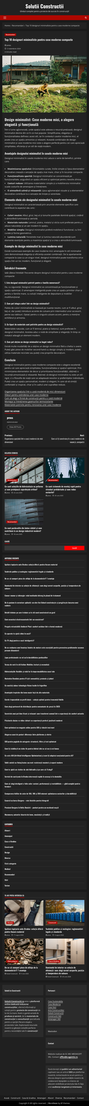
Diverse (7, 858)
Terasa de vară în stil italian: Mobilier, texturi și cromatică (27, 664)
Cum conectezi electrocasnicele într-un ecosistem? (24, 619)
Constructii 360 (54, 1016)
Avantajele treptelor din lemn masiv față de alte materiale (27, 692)
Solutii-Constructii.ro (14, 1001)
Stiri (6, 880)
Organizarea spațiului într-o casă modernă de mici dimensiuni (35, 391)
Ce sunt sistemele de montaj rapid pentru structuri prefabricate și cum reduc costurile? (63, 489)
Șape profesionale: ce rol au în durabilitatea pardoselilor (26, 657)
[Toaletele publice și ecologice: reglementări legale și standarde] (65, 913)
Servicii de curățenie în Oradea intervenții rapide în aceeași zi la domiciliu (33, 776)
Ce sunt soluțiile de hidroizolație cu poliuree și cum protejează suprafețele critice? (24, 488)
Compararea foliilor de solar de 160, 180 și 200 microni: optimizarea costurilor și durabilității (41, 793)
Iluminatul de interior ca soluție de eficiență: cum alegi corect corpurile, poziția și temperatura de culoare (65, 970)
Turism (7, 885)
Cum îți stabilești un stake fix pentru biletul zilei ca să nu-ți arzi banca (32, 748)
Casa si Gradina (10, 841)
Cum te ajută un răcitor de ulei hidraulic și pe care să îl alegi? (29, 769)
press (9, 45)
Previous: (24, 439)
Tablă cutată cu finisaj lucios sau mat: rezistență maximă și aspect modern (34, 762)
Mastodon (52, 1031)
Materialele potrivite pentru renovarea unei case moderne (33, 404)
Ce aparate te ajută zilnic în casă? (18, 633)
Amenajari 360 (54, 1019)
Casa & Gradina (29, 1098)
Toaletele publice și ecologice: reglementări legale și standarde (29, 571)
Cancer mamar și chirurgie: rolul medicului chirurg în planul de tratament (33, 595)
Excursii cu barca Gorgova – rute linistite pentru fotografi (27, 800)
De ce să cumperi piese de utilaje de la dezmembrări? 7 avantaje (29, 578)
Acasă (6, 1098)
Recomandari (10, 35)
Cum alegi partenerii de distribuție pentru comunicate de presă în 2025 (32, 706)
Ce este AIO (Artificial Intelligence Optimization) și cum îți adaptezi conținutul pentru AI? (39, 755)
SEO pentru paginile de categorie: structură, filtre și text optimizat (30, 741)
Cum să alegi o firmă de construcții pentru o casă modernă (33, 398)
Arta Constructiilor (56, 1010)
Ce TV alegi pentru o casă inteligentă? (19, 640)
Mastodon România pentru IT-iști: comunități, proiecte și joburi (29, 678)
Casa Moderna (54, 1004)
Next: (67, 439)
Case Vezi (52, 1007)
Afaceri (7, 830)
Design (7, 852)
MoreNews (53, 1103)
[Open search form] (86, 17)
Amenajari (8, 836)
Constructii (9, 847)
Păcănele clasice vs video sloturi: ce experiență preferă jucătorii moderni (33, 720)
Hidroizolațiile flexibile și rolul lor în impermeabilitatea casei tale (30, 671)
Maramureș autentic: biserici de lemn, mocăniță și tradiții (27, 814)
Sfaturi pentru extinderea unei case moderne (26, 394)
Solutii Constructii (44, 6)
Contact (80, 1098)
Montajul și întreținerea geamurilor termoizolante (29, 401)
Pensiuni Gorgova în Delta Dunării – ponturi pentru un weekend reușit (32, 807)
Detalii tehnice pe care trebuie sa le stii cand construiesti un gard (30, 612)
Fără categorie (10, 863)
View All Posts (15, 427)
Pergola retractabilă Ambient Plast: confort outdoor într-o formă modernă (33, 626)
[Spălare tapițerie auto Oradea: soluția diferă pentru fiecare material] (24, 913)
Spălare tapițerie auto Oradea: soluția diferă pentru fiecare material (31, 564)
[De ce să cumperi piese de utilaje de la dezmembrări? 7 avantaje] (24, 951)
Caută (7, 541)
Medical (7, 869)
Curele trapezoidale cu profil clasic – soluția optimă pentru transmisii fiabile (34, 699)
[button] (4, 17)
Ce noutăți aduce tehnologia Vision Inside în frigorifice (26, 685)
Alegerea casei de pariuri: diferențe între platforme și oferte (28, 734)
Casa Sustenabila (55, 1001)
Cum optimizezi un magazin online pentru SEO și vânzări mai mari (29, 727)
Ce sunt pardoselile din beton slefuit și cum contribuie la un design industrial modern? (23, 529)
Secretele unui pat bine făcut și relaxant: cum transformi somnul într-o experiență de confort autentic (44, 713)
